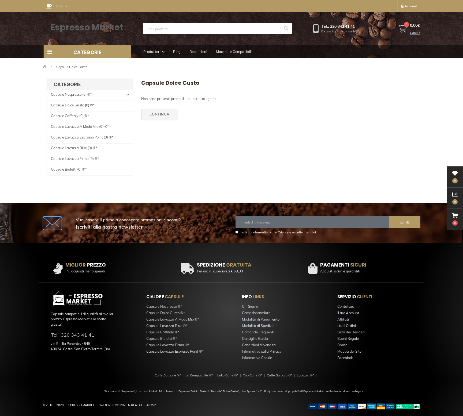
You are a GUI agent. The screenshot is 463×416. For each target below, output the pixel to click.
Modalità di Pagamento (260, 319)
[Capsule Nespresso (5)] (127, 95)
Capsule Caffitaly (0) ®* (70, 116)
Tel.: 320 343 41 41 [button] (72, 335)
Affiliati (343, 319)
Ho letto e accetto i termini (278, 232)
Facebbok (345, 358)
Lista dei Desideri (351, 332)
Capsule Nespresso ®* (164, 306)
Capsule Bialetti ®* (161, 338)
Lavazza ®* (305, 375)
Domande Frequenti (258, 332)
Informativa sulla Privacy (270, 232)
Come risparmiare (256, 313)
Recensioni (198, 51)
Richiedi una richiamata (338, 31)
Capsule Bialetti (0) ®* (69, 169)
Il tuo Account (348, 313)
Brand (342, 345)
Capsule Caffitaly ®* (162, 332)
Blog (177, 51)
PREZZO (85, 264)
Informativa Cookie (257, 358)
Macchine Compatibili (234, 51)
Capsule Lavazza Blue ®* (167, 325)
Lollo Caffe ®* (227, 375)
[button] (57, 6)
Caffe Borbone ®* (168, 375)
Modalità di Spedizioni (259, 325)
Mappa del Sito (349, 351)
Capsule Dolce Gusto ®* (165, 313)
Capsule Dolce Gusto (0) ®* (73, 105)
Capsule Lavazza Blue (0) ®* (74, 148)
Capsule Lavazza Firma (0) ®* (75, 158)
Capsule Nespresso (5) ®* (71, 94)
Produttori (151, 51)
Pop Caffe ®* (252, 375)
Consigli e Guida (255, 338)
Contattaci (345, 306)
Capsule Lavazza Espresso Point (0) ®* (82, 137)
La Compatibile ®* (199, 375)
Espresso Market (86, 27)
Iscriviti (404, 222)
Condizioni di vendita (259, 345)
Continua (160, 114)
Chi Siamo (250, 306)
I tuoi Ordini (346, 325)
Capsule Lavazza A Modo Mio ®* (172, 319)
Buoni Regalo (348, 338)
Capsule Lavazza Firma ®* (167, 345)
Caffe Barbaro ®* (279, 375)
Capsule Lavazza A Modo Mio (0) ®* (80, 126)
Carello (415, 33)
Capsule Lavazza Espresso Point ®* (175, 351)
